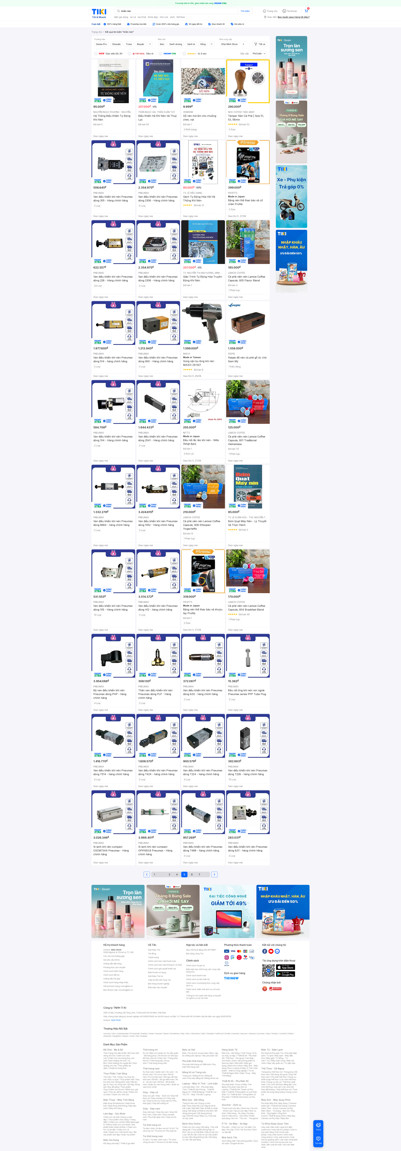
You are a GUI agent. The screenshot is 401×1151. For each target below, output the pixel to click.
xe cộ (133, 17)
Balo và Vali (188, 1049)
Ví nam (146, 1139)
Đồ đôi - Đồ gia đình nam (163, 1079)
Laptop (207, 1094)
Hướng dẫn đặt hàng (112, 963)
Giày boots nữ (153, 1101)
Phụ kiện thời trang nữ (192, 1064)
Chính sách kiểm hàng (113, 971)
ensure (159, 1033)
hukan (125, 1036)
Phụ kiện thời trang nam (199, 1065)
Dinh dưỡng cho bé (117, 1060)
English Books (237, 1143)
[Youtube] (270, 951)
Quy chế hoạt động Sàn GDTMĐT (201, 950)
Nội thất (195, 1108)
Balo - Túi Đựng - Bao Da (278, 1111)
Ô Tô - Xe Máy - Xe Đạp (234, 1123)
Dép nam (157, 1114)
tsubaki (144, 1036)
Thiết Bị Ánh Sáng (279, 1106)
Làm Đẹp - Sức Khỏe (114, 1113)
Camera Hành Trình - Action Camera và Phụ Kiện (278, 1108)
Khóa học (245, 1108)
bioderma (174, 1033)
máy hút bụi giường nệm (277, 1138)
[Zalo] (277, 951)
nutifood (219, 1033)
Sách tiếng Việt (228, 1141)
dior (114, 1033)
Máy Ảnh (285, 1118)
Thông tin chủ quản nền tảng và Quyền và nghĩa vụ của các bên (203, 996)
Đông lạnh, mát (122, 1082)
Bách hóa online (235, 1065)
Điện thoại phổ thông (117, 1106)
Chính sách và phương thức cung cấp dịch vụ (202, 984)
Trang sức (186, 1076)
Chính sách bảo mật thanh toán (162, 961)
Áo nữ (145, 1053)
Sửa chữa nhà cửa (195, 1106)
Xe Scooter (246, 1129)
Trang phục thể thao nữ (271, 1072)
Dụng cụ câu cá (274, 1082)
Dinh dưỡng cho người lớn (119, 1063)
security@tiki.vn (125, 990)
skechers (195, 1033)
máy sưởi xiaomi (281, 1137)
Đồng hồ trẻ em (212, 1078)
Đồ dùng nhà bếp (111, 1143)
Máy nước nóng (278, 1060)
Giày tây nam (162, 1112)
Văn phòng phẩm (244, 1141)
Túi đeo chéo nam (159, 1139)
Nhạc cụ (203, 1116)
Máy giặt (270, 1058)
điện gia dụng (121, 17)
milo (188, 1033)
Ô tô (237, 1129)
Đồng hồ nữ (198, 1076)
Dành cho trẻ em (116, 1089)
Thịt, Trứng (117, 1077)
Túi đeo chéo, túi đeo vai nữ (155, 1128)
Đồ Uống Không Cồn (198, 1137)
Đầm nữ (153, 1053)
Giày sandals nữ (158, 1098)
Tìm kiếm (245, 11)
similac (274, 1033)
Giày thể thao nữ (284, 1089)
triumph (210, 1033)
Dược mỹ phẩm (128, 1134)
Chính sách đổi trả (111, 975)
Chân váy (162, 1058)
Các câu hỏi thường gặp (114, 956)
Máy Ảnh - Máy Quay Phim (275, 1099)
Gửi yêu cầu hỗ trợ (111, 960)
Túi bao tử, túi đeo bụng (167, 1142)
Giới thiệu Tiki (154, 950)
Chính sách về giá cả (195, 965)
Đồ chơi (131, 1053)
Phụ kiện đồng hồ (195, 1078)
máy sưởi (265, 1127)
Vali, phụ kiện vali (210, 1055)
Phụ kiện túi (171, 1131)
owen (151, 1033)
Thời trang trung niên (157, 1063)
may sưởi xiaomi (275, 1134)
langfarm (117, 1036)
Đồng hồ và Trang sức (194, 1072)
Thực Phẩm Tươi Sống (115, 1073)
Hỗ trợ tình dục (126, 1132)
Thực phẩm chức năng (118, 1119)
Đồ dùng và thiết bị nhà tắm (200, 1111)
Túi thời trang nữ (152, 1125)
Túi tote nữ (159, 1131)
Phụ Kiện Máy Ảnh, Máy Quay (274, 1103)
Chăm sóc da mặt (111, 1117)
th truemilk (135, 1033)
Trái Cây (107, 1077)
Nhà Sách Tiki (229, 1137)
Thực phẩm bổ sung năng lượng (279, 1090)
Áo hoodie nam (155, 1077)
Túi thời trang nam (153, 1136)
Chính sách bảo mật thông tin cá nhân (165, 965)
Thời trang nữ (150, 1049)
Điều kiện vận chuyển (157, 987)
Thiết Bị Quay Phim (277, 1116)
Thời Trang (246, 1053)
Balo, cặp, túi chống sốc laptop (200, 1054)
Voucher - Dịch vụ (231, 1105)
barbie (144, 1033)
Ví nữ (171, 1128)
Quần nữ (162, 1053)
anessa (252, 1033)
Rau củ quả (113, 1079)
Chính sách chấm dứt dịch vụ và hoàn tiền (203, 990)
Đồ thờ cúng (192, 1116)
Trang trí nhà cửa (189, 1103)
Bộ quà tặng (195, 1139)
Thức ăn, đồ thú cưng (117, 1092)
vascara (107, 1033)
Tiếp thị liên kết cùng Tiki (159, 980)
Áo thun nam (148, 1072)
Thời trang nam (151, 1068)
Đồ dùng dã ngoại (279, 1074)
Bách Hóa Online (191, 1123)
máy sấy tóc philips (281, 1129)
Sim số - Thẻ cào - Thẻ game (244, 1118)
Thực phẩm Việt (127, 1079)
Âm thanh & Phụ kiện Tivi (272, 1053)
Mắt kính (207, 1064)
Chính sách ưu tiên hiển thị (198, 979)
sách (172, 17)
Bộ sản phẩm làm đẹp (119, 1133)
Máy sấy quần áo (275, 1063)
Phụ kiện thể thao (279, 1077)
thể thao (181, 17)
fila (137, 1036)
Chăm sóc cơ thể (117, 1122)
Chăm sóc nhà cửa (120, 1094)
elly (182, 1033)
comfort (283, 1033)
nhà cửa (164, 17)
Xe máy (230, 1129)
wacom (244, 1033)
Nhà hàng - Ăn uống (237, 1113)
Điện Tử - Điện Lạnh (272, 1049)
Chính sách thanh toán (196, 975)
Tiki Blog (152, 953)
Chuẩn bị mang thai (117, 1068)
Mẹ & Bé (239, 1063)
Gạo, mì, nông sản (118, 1084)
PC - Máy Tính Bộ (195, 1094)
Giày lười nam (149, 1112)
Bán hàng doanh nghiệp (158, 983)
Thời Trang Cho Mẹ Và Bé (114, 1053)
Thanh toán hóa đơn (231, 1108)
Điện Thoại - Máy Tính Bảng (118, 1099)
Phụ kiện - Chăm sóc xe (232, 1127)
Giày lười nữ (166, 1101)
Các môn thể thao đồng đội (279, 1084)
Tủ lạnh (270, 1055)
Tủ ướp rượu (289, 1063)
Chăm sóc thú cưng (191, 1127)
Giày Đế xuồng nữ (160, 1103)
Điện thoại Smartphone (113, 1103)
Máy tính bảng (115, 1108)
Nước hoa (113, 1132)
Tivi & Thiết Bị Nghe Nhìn (238, 1071)
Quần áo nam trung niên (159, 1084)
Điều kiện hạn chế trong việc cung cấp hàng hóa (203, 970)
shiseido (107, 1036)
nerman (235, 1033)
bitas (290, 1033)
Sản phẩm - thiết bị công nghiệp (240, 1069)
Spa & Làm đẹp (241, 1111)
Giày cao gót (148, 1096)
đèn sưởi (275, 1127)
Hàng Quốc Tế (229, 1049)
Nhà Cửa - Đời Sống (193, 1099)
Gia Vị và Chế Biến (195, 1132)
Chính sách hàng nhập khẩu (115, 982)
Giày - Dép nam (151, 1108)
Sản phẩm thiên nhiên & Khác (119, 1125)
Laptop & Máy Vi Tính (243, 1068)
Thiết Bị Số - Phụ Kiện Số (235, 1081)
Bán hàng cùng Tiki (194, 953)
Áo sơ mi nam (160, 1074)
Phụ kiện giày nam (156, 1117)
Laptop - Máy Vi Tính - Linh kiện (200, 1083)
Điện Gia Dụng (111, 1140)
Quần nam (160, 1072)
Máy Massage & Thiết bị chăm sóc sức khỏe (121, 1123)
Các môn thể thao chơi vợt (279, 1085)
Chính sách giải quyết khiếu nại (162, 968)
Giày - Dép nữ (150, 1092)
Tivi (268, 1060)
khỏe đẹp (153, 17)
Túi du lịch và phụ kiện (198, 1053)
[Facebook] (264, 951)
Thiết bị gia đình (127, 1143)
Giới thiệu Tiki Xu (155, 976)
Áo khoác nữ (164, 1055)
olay (268, 1033)
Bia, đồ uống (113, 1087)
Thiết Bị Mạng (198, 1092)
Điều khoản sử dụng (157, 972)
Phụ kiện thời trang (192, 1061)
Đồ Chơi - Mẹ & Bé (113, 1049)
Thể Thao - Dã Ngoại (272, 1068)
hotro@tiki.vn (127, 986)
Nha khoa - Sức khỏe (238, 1116)
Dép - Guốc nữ (162, 1096)
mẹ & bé (142, 17)
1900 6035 (116, 1020)
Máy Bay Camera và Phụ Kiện (278, 1117)
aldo (203, 1033)
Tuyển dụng (153, 957)
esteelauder (123, 1033)
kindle (228, 1033)
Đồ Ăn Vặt (192, 1134)
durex (166, 1033)
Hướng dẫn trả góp (111, 978)
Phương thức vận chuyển (114, 967)
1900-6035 (116, 950)
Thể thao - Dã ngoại (235, 1058)
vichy (132, 1036)
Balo (184, 1053)
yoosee (260, 1033)
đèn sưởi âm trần (274, 1144)
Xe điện (248, 1127)
